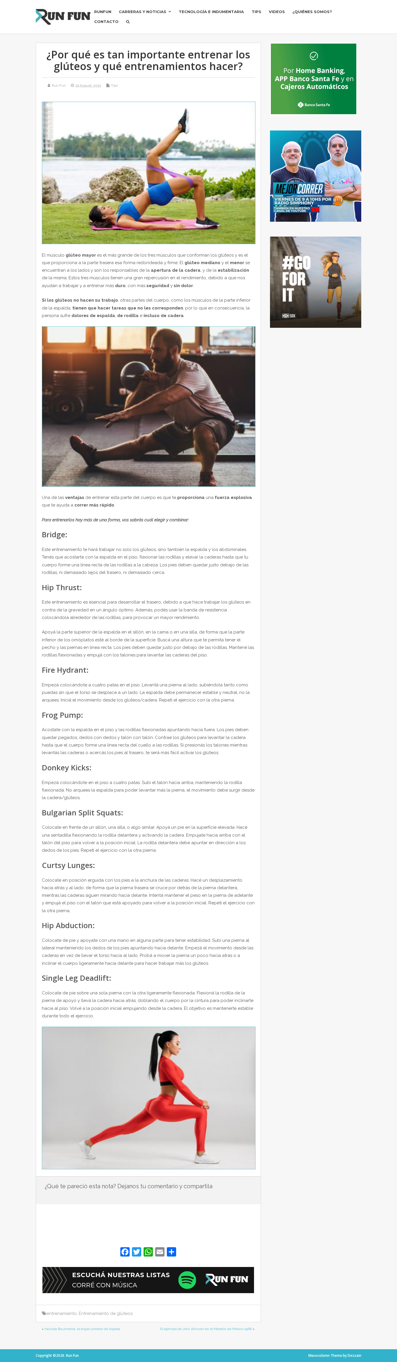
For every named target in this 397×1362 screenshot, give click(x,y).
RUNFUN (102, 11)
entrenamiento (62, 1313)
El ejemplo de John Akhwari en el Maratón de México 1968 (206, 1329)
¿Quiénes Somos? (312, 11)
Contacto (106, 21)
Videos (277, 11)
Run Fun (59, 85)
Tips (256, 11)
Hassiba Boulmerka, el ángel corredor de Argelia (82, 1329)
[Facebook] (125, 1252)
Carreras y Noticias (142, 11)
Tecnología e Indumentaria (211, 11)
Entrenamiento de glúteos (106, 1313)
